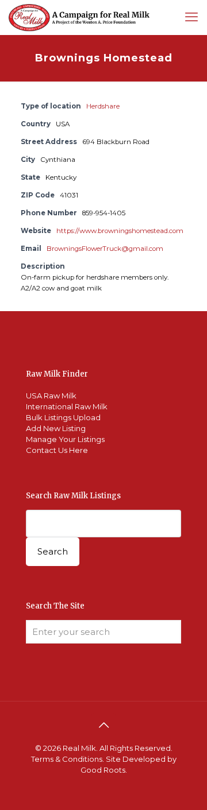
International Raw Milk (67, 406)
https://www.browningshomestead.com (119, 231)
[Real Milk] (79, 17)
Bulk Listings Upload (63, 417)
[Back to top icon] (103, 725)
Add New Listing (56, 428)
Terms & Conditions (66, 759)
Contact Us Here (57, 450)
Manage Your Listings (65, 439)
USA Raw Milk (51, 395)
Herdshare (103, 106)
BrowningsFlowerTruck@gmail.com (105, 249)
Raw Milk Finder (57, 374)
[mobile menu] (191, 17)
